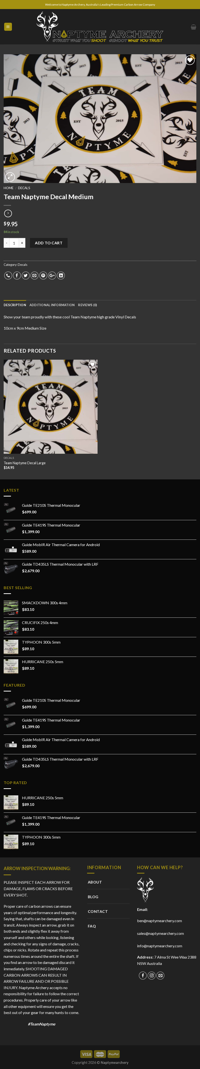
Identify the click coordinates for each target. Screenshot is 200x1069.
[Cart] (193, 27)
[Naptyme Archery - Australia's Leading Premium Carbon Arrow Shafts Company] (100, 26)
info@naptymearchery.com (159, 945)
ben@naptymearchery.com (160, 920)
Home (8, 188)
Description (15, 305)
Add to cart (48, 242)
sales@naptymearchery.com (160, 933)
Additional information (52, 305)
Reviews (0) (87, 305)
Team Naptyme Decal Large (25, 463)
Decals (24, 188)
